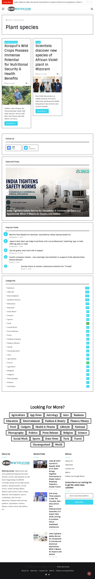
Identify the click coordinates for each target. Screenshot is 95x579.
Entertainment (13, 296)
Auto (9, 355)
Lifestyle (10, 292)
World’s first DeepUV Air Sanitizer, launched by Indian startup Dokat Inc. (40, 235)
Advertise (69, 465)
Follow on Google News (74, 476)
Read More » (11, 123)
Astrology (11, 386)
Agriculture (11, 359)
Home (9, 20)
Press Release (12, 331)
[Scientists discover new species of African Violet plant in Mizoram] (47, 84)
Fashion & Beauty (14, 339)
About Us (69, 461)
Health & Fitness (11, 42)
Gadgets (10, 374)
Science (10, 315)
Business (10, 288)
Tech (9, 323)
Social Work (12, 327)
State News (11, 311)
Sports (10, 319)
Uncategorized (13, 351)
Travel (9, 363)
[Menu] (3, 9)
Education (11, 304)
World (9, 347)
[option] (47, 192)
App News (11, 367)
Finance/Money (13, 343)
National (10, 308)
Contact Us (69, 469)
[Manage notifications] (89, 574)
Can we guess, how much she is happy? (26, 250)
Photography (12, 378)
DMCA (67, 472)
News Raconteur (8, 471)
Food (38, 42)
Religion (10, 371)
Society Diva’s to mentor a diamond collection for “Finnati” (46, 266)
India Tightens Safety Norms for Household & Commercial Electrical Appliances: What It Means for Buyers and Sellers (44, 212)
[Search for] (92, 9)
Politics (10, 382)
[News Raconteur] (19, 8)
